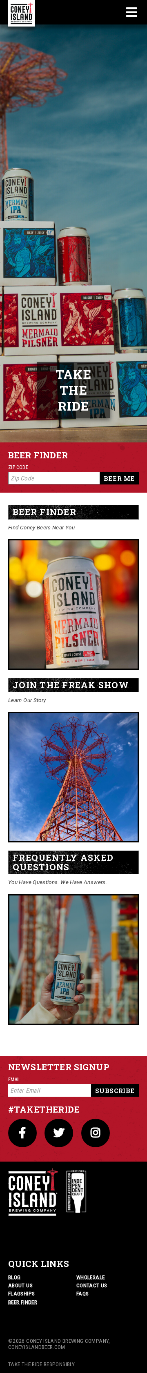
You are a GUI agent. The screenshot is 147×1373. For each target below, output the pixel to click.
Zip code (18, 467)
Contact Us (91, 1285)
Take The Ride (73, 390)
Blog (14, 1277)
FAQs (82, 1293)
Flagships (21, 1293)
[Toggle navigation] (131, 12)
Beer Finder (22, 1302)
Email (14, 1079)
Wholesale (90, 1277)
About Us (20, 1285)
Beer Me (119, 478)
